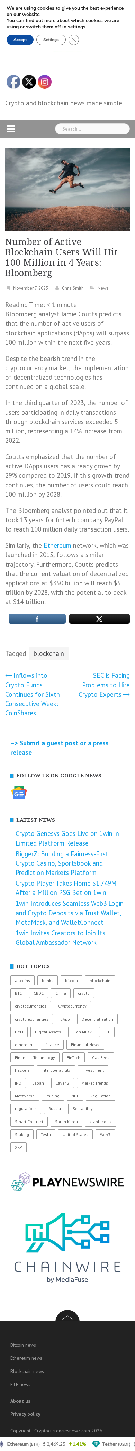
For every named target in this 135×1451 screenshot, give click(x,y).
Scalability (83, 1108)
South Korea (66, 1121)
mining (53, 1095)
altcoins (22, 980)
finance (52, 1044)
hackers (22, 1070)
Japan (38, 1083)
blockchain (49, 653)
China (60, 993)
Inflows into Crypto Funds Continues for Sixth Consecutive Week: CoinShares (32, 694)
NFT (75, 1095)
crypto (84, 993)
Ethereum (57, 545)
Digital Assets (48, 1031)
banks (47, 980)
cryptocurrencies (30, 1006)
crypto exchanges (31, 1019)
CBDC (39, 993)
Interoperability (56, 1070)
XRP (18, 1147)
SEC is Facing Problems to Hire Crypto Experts (104, 684)
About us (20, 1401)
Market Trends (94, 1083)
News (103, 288)
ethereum (24, 1044)
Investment (93, 1070)
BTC (18, 993)
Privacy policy (25, 1414)
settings (77, 27)
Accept (20, 39)
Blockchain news (27, 1371)
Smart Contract (29, 1121)
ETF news (20, 1384)
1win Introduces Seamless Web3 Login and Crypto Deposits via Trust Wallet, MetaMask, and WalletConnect (70, 912)
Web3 (105, 1134)
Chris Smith (73, 288)
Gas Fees (100, 1057)
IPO (18, 1083)
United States (75, 1134)
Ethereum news (26, 1358)
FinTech (73, 1057)
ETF (107, 1031)
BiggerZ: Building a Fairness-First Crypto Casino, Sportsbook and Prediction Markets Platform (62, 863)
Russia (54, 1108)
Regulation (100, 1095)
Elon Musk (82, 1031)
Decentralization (97, 1019)
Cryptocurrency (72, 1006)
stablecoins (101, 1121)
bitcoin (71, 980)
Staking (22, 1134)
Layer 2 (63, 1083)
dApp (65, 1019)
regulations (26, 1108)
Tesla (46, 1134)
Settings (51, 39)
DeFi (19, 1031)
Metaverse (25, 1095)
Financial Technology (35, 1057)
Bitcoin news (23, 1345)
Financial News (85, 1044)
